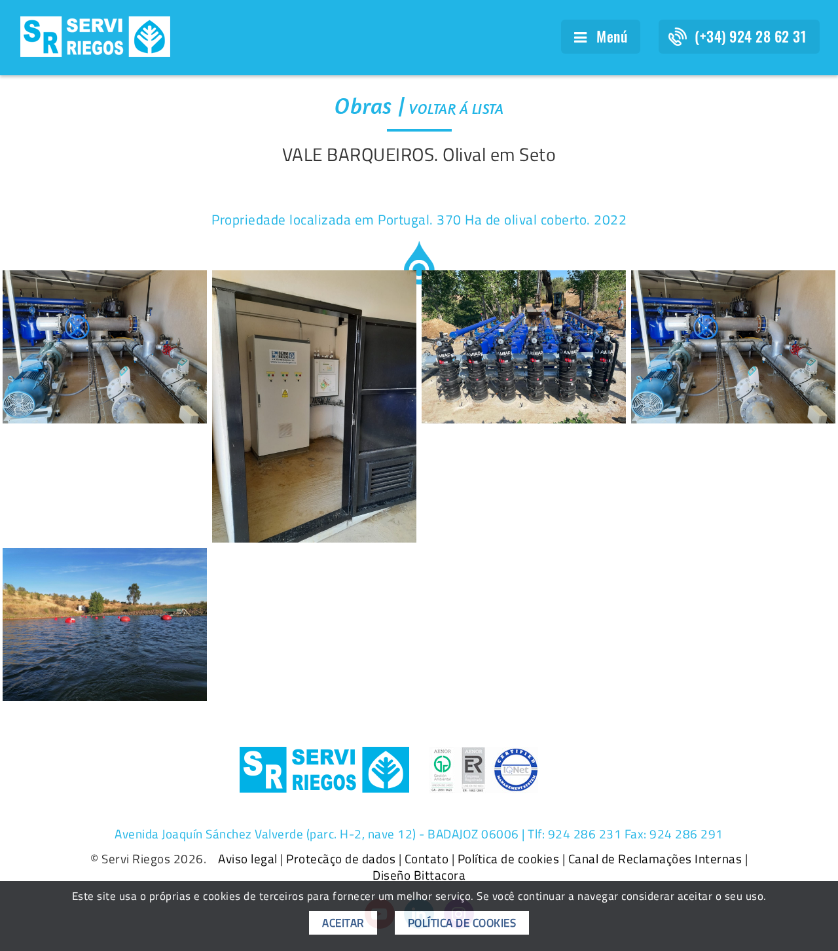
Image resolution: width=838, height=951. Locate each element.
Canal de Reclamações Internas (655, 859)
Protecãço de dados (340, 859)
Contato (427, 859)
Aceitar (343, 922)
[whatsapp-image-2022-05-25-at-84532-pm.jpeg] (105, 624)
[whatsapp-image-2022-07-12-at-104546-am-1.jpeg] (314, 406)
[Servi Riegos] (95, 35)
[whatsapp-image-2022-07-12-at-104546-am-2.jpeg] (105, 346)
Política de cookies (509, 859)
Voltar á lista (456, 108)
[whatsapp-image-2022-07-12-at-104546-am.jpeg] (733, 346)
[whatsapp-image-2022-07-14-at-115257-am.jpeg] (524, 346)
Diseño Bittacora (419, 875)
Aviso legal (248, 859)
